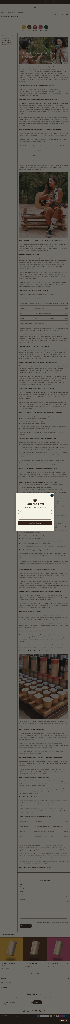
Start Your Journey (35, 523)
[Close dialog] (52, 495)
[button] (63, 1020)
